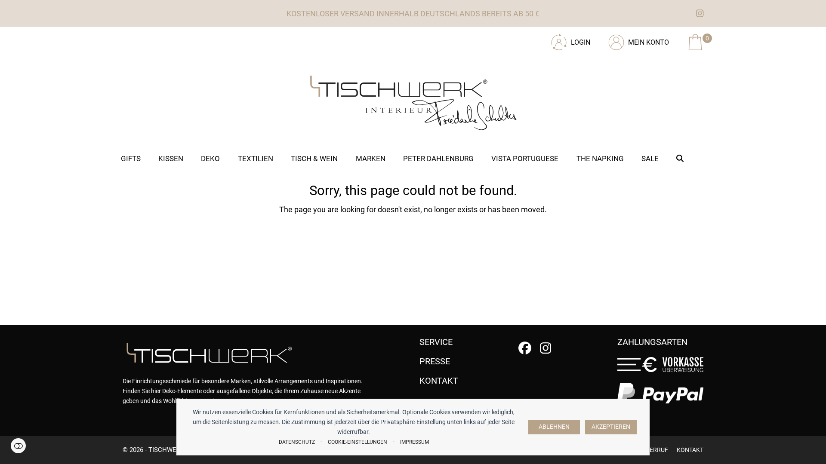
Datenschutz (297, 442)
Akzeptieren (611, 426)
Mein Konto (648, 42)
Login (580, 42)
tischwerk (166, 450)
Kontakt (690, 449)
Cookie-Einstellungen (357, 442)
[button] (680, 158)
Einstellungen (18, 445)
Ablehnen (554, 426)
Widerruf (653, 449)
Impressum (414, 442)
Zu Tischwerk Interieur (180, 39)
